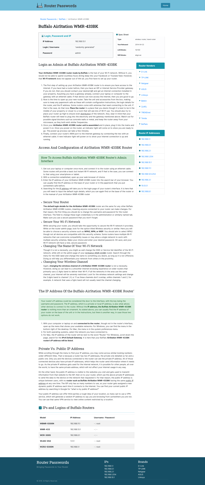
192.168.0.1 (146, 145)
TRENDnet (146, 112)
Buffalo (62, 19)
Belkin (144, 101)
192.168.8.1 (146, 191)
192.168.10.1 (146, 162)
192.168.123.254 (148, 174)
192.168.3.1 (146, 180)
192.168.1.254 (147, 156)
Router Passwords (48, 19)
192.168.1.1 (145, 139)
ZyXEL (144, 106)
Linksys (144, 95)
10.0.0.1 (144, 185)
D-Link (144, 72)
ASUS (143, 89)
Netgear (145, 83)
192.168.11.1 (146, 168)
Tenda (144, 118)
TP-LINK (145, 77)
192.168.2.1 (146, 150)
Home (165, 5)
